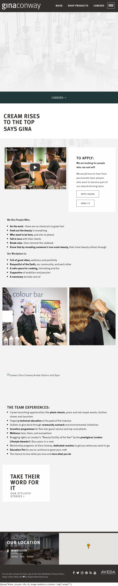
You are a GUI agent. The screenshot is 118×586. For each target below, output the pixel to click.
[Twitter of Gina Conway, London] (78, 573)
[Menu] (111, 5)
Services (14, 556)
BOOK (59, 5)
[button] (88, 546)
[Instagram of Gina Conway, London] (83, 573)
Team (22, 556)
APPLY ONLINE (88, 194)
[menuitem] (59, 5)
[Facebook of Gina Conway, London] (74, 573)
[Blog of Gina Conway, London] (91, 573)
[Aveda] (108, 572)
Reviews (30, 556)
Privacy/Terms (57, 573)
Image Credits (7, 576)
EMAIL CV (85, 203)
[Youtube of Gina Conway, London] (95, 573)
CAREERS (99, 5)
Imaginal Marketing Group (37, 576)
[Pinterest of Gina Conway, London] (87, 573)
